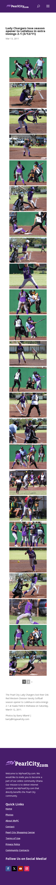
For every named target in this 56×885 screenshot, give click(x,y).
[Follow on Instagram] (26, 868)
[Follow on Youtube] (20, 868)
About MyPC (12, 820)
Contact (10, 826)
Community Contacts (17, 850)
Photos (9, 814)
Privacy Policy (13, 844)
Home (9, 808)
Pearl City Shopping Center (20, 832)
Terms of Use (13, 838)
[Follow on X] (14, 868)
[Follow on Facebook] (8, 868)
